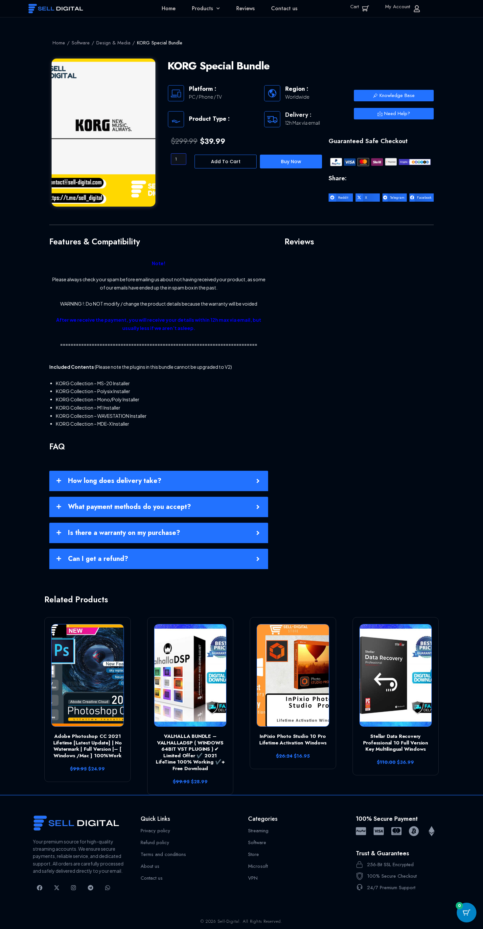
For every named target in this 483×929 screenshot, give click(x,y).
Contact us (284, 8)
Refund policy (155, 842)
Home (168, 8)
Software (81, 42)
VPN (253, 877)
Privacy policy (155, 830)
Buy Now (291, 161)
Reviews (245, 8)
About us (150, 865)
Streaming (258, 830)
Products (202, 8)
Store (253, 854)
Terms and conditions (163, 854)
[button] (341, 197)
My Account (397, 6)
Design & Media (113, 42)
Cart (354, 6)
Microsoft (258, 865)
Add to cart (226, 161)
